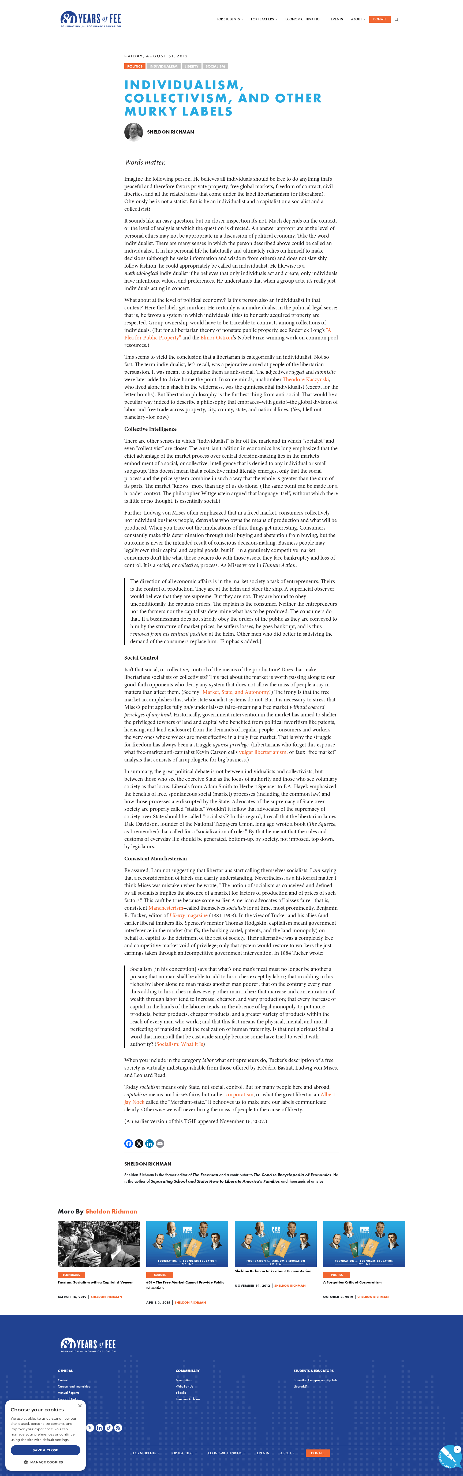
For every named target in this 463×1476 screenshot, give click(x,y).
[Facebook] (128, 1143)
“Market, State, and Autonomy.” (236, 692)
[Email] (160, 1143)
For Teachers (263, 19)
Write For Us (184, 1386)
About (357, 19)
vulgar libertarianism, (263, 752)
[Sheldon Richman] (133, 131)
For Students (229, 19)
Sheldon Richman (170, 132)
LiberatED (300, 1386)
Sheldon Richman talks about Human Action (273, 1270)
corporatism (239, 1094)
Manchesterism (165, 908)
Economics (71, 1275)
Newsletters (184, 1380)
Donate (380, 19)
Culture (160, 1275)
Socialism (215, 66)
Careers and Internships (74, 1386)
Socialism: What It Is (179, 1044)
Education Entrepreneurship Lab (315, 1380)
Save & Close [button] (45, 1450)
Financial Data (68, 1399)
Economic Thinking (302, 19)
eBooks (181, 1392)
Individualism (164, 66)
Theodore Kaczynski (306, 379)
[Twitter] (139, 1143)
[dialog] (45, 1435)
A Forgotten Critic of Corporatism (352, 1282)
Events (337, 19)
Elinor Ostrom (216, 338)
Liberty (192, 66)
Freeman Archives (188, 1399)
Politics (135, 66)
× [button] (80, 1406)
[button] (45, 1462)
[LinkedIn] (149, 1143)
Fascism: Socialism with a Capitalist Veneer (95, 1282)
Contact (63, 1380)
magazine (188, 915)
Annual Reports (68, 1392)
